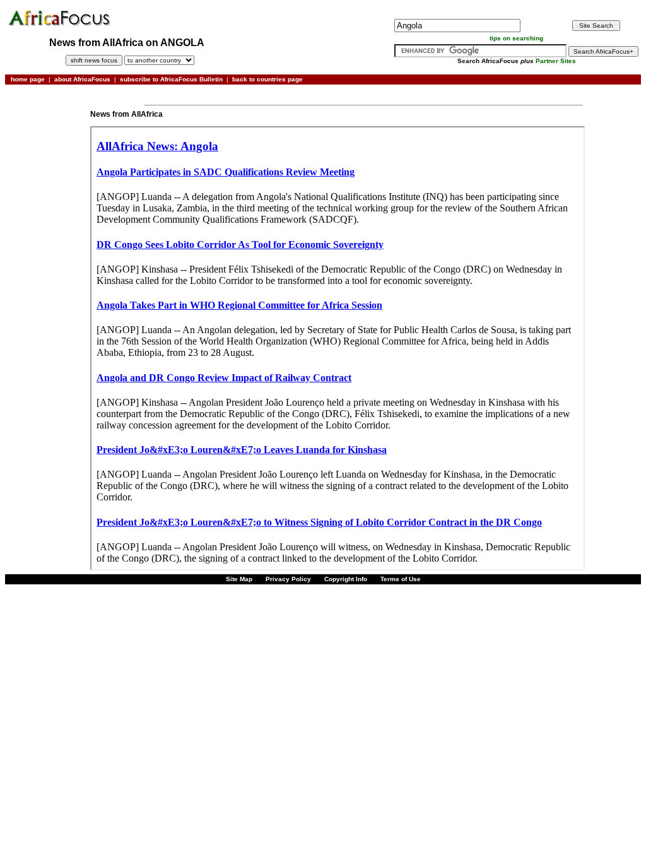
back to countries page (267, 79)
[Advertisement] (47, 128)
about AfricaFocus (82, 79)
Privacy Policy (288, 579)
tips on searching (516, 38)
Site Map (239, 579)
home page (28, 79)
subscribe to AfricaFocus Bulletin (171, 79)
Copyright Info (345, 579)
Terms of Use (400, 579)
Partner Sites (556, 60)
